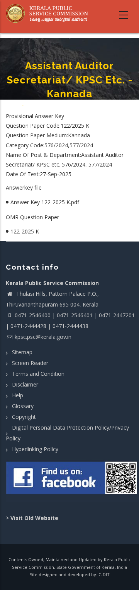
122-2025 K (24, 231)
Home (14, 105)
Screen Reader (30, 363)
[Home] (49, 13)
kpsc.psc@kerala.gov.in (43, 336)
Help (17, 395)
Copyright (24, 416)
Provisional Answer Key (35, 116)
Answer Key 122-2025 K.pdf (44, 202)
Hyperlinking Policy (35, 449)
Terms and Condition (38, 373)
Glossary (23, 406)
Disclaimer (25, 384)
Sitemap (22, 352)
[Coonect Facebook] (72, 481)
